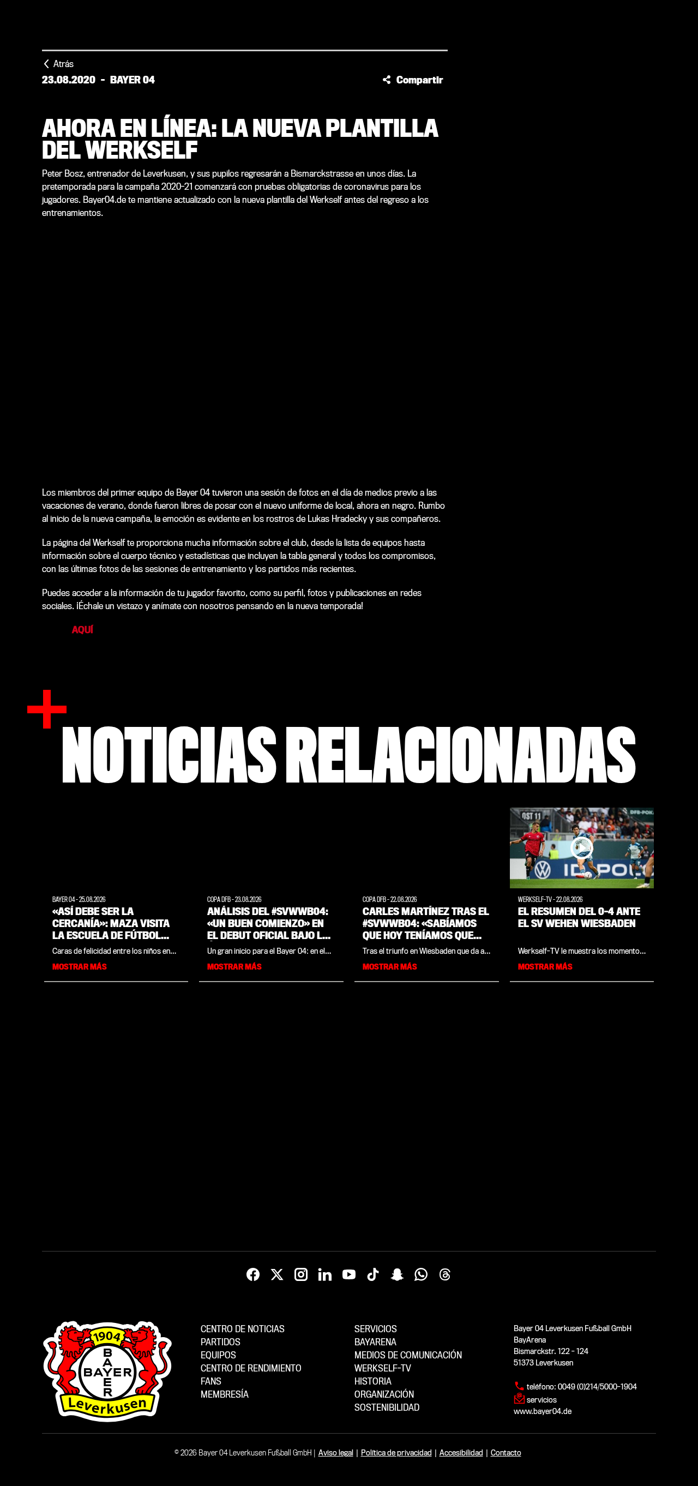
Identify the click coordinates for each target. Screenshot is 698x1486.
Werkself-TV (382, 1368)
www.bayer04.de (542, 1411)
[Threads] (445, 1275)
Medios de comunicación (408, 1355)
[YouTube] (349, 1275)
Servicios (375, 1329)
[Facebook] (253, 1275)
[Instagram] (301, 1275)
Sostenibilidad (386, 1408)
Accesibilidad (461, 1452)
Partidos (220, 1342)
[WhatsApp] (421, 1275)
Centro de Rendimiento (251, 1368)
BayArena (375, 1342)
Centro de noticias (243, 1329)
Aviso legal (335, 1452)
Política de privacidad (396, 1452)
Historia (373, 1381)
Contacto (506, 1452)
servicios (542, 1399)
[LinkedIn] (325, 1275)
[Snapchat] (397, 1275)
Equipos (218, 1355)
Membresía (225, 1394)
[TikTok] (373, 1275)
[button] (413, 79)
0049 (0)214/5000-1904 (597, 1386)
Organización (384, 1394)
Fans (211, 1381)
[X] (277, 1275)
